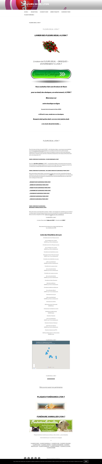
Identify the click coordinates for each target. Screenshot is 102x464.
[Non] (100, 461)
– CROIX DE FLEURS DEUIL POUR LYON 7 (38, 199)
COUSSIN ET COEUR (44, 11)
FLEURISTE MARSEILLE (45, 443)
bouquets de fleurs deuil (38, 150)
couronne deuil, (56, 119)
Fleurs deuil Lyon (36, 4)
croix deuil (44, 124)
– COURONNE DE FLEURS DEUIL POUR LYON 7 (40, 190)
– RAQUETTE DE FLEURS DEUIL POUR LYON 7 (40, 187)
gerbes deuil (47, 119)
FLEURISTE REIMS (51, 447)
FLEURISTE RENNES (54, 446)
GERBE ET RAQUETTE (54, 11)
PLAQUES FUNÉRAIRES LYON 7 (51, 397)
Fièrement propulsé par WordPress (53, 458)
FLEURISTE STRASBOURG (57, 444)
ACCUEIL (26, 11)
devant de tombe (54, 124)
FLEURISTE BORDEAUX (44, 446)
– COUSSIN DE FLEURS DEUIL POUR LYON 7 (39, 193)
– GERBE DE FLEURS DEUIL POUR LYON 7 (39, 184)
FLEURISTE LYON (55, 443)
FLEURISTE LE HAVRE (65, 446)
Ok (86, 461)
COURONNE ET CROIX (65, 11)
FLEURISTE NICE (36, 444)
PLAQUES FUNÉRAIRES (29, 14)
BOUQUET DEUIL (34, 11)
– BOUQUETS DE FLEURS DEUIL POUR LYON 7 (40, 182)
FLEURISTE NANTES (46, 444)
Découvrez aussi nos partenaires (51, 387)
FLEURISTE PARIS (35, 443)
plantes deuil (65, 119)
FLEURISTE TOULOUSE (65, 443)
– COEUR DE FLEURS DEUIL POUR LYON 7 (39, 196)
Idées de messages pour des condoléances (54, 214)
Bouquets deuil (37, 119)
